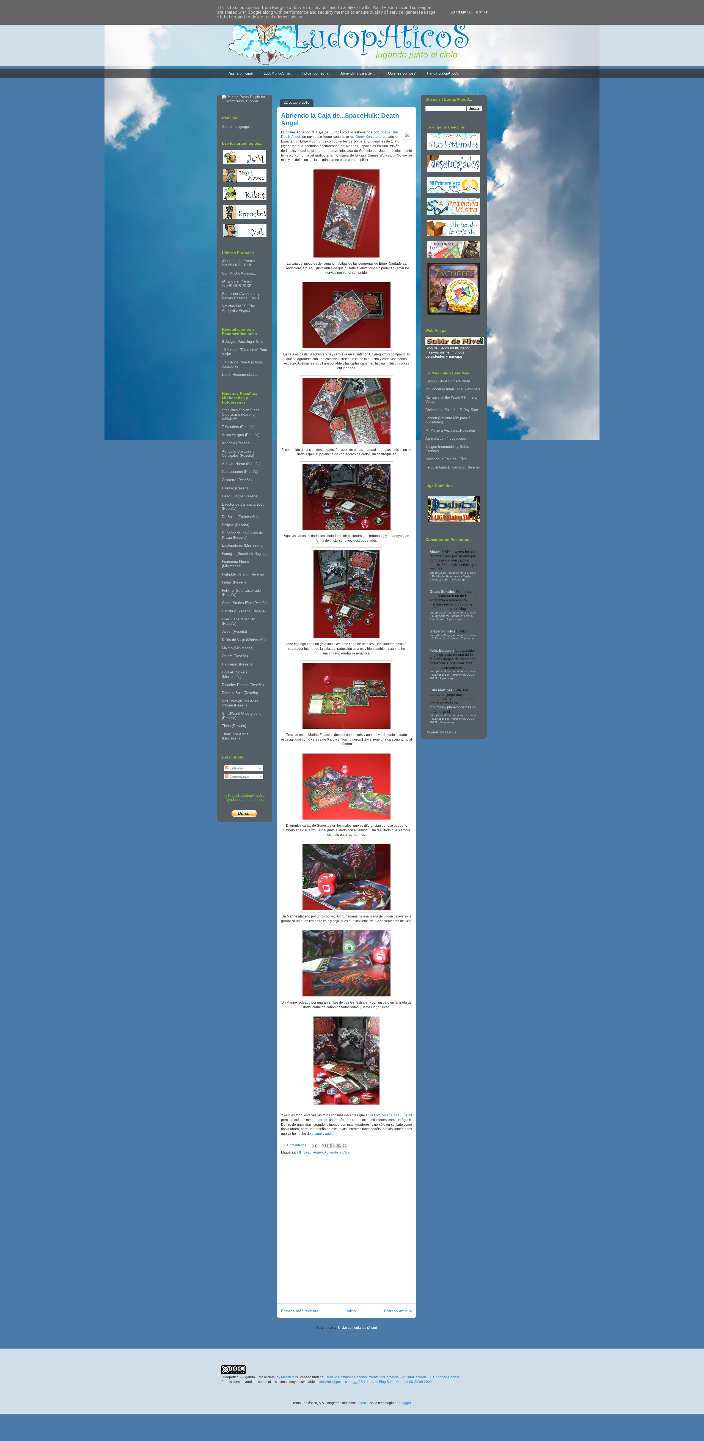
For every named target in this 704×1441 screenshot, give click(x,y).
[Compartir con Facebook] (339, 1145)
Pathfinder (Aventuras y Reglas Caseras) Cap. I (241, 296)
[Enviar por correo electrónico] (323, 1145)
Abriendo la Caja (337, 1152)
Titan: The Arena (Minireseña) (235, 736)
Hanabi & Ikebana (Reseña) (244, 611)
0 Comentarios (295, 1145)
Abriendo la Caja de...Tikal (446, 459)
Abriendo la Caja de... (357, 73)
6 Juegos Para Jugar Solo (242, 341)
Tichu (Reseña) (234, 726)
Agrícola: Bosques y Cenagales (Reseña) (238, 453)
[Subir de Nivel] (454, 344)
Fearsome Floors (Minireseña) (235, 564)
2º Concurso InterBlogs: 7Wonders (452, 389)
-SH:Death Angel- (310, 1152)
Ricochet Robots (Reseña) (243, 685)
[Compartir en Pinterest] (344, 1145)
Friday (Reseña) (234, 582)
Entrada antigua (398, 1311)
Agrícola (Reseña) (236, 443)
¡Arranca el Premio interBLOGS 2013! (237, 283)
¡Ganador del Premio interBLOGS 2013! (238, 263)
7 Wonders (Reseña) (238, 427)
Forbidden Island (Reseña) (243, 574)
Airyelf (361, 1403)
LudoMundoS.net (277, 73)
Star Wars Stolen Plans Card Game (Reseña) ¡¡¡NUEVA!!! (240, 414)
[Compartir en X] (334, 1145)
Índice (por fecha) (315, 73)
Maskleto (288, 1377)
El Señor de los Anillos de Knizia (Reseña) (242, 535)
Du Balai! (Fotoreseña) (240, 517)
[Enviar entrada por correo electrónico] (314, 1145)
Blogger (405, 1403)
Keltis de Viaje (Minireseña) (244, 640)
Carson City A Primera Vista (447, 381)
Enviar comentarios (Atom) (357, 1328)
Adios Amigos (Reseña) (240, 435)
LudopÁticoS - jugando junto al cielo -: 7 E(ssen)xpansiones (453, 637)
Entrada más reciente (299, 1311)
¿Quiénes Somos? (401, 73)
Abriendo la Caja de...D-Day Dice (451, 410)
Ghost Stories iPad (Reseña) (245, 603)
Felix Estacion (442, 650)
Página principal (240, 73)
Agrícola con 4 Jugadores (445, 438)
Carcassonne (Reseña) (240, 472)
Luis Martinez (441, 690)
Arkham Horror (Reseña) (241, 464)
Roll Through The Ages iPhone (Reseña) (240, 703)
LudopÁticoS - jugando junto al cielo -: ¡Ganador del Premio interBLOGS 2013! (453, 675)
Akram (435, 552)
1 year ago (459, 579)
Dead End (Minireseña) (240, 496)
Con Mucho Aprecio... (239, 273)
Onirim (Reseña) (235, 656)
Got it (482, 12)
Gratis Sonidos (442, 592)
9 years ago (447, 678)
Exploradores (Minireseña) (242, 545)
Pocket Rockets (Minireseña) (235, 674)
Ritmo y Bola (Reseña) (240, 693)
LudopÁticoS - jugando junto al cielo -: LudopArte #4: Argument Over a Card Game (453, 616)
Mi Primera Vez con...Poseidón (450, 430)
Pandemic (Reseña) (237, 664)
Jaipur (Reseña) (234, 631)
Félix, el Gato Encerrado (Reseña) (452, 467)
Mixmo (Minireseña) (237, 648)
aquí (318, 1134)
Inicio (351, 1311)
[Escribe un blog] (329, 1145)
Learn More (460, 12)
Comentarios (239, 776)
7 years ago (454, 619)
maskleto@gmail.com (335, 1382)
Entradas (236, 768)
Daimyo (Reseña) (235, 488)
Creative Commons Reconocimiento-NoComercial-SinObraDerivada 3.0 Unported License (392, 1377)
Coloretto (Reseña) (237, 480)
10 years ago (447, 722)
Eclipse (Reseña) (235, 525)
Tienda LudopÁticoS (443, 73)
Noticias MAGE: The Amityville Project (238, 308)
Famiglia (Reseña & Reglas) (244, 554)
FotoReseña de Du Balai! (393, 1115)
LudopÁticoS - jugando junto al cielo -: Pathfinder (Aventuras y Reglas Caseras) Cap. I (453, 576)
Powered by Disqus (440, 732)
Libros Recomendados (239, 374)
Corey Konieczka (369, 137)
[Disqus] (346, 1230)
